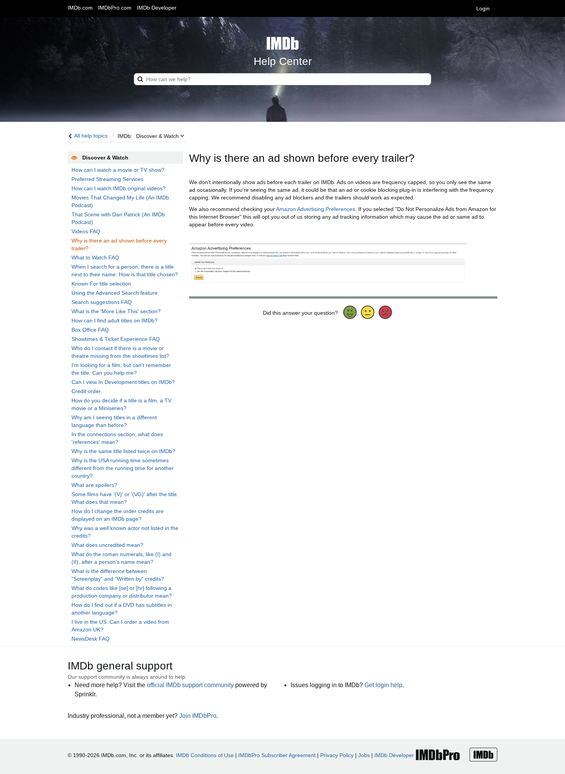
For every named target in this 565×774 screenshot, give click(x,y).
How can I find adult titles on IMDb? (114, 320)
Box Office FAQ (90, 330)
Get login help (383, 685)
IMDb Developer (156, 8)
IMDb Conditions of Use (205, 755)
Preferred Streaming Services (107, 179)
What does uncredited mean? (107, 545)
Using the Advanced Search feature (114, 293)
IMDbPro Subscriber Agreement (277, 755)
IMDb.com (80, 8)
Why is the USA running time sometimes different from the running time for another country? (122, 468)
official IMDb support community (190, 685)
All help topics (90, 136)
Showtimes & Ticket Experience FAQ (115, 339)
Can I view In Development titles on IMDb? (123, 382)
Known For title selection (101, 284)
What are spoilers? (94, 485)
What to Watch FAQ (95, 257)
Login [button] (483, 8)
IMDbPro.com (114, 8)
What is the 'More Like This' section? (116, 311)
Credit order (86, 391)
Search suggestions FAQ (101, 302)
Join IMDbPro (197, 716)
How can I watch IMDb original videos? (118, 188)
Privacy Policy (337, 755)
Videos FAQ (85, 231)
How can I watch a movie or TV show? (118, 170)
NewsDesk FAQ (90, 639)
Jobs (364, 755)
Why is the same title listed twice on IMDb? (123, 451)
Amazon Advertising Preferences (315, 209)
